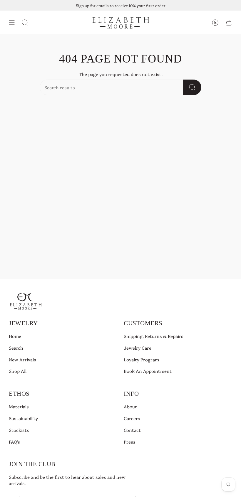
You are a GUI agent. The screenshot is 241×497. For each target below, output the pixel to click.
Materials (19, 406)
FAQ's (14, 442)
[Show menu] (12, 22)
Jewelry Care (137, 348)
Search (16, 348)
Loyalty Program (141, 359)
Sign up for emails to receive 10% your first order (120, 5)
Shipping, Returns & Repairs (153, 336)
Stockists (19, 430)
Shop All (17, 371)
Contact (132, 430)
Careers (132, 418)
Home (15, 336)
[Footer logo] (26, 301)
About (130, 406)
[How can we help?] (192, 87)
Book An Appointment (148, 371)
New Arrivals (22, 359)
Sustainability (23, 418)
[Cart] (228, 22)
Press (129, 442)
